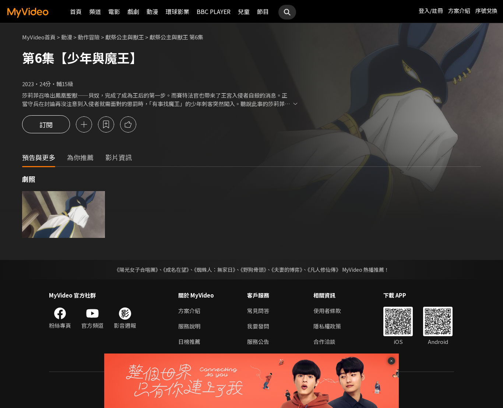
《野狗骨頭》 (253, 269)
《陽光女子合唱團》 (136, 269)
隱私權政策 (327, 326)
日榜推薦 (189, 341)
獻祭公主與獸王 (124, 37)
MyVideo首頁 (39, 37)
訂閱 (46, 124)
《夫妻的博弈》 (286, 269)
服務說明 (189, 326)
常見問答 (258, 310)
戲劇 (133, 11)
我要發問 (258, 326)
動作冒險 (89, 37)
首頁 (76, 11)
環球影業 (177, 11)
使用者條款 (327, 310)
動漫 (152, 11)
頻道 (95, 11)
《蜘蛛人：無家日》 (214, 269)
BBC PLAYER (214, 11)
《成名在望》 (176, 269)
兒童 (244, 11)
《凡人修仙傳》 (324, 269)
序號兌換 (486, 10)
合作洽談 (324, 341)
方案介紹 (459, 10)
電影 (114, 11)
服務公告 (258, 341)
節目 (263, 11)
